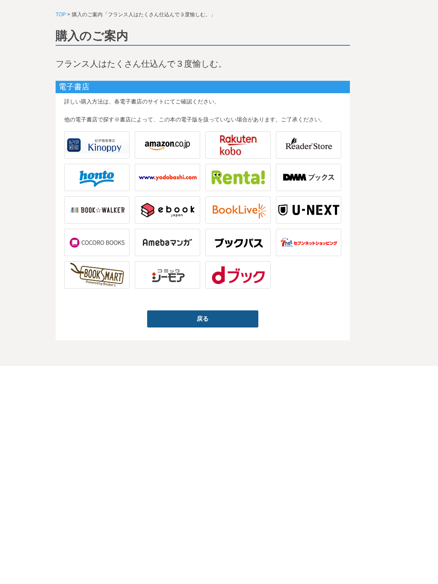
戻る (203, 318)
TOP (61, 15)
